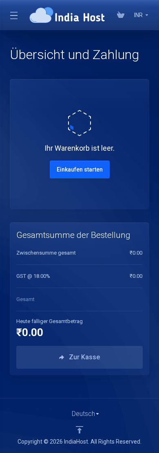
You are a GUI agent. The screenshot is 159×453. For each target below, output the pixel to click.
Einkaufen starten (80, 169)
